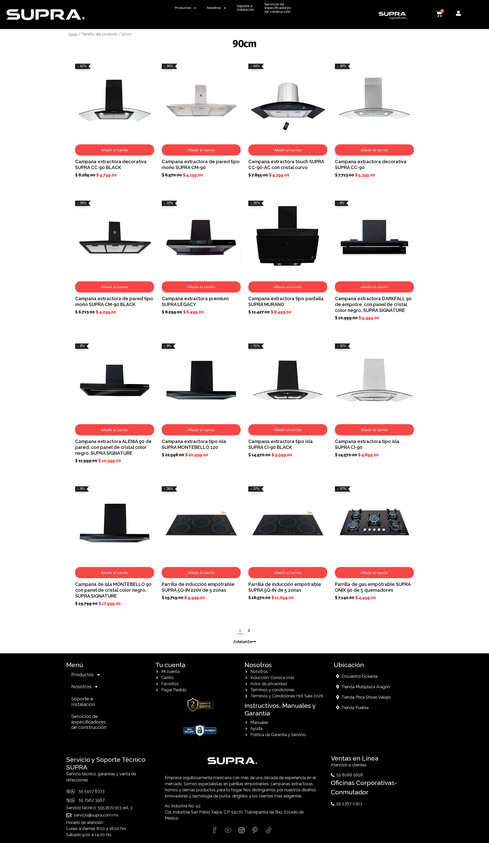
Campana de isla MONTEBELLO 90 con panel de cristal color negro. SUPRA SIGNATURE (113, 590)
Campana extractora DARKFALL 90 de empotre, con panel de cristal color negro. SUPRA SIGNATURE (373, 304)
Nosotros (214, 8)
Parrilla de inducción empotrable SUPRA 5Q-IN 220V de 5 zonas (198, 587)
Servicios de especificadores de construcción (277, 7)
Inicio (73, 34)
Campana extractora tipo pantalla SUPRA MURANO (286, 301)
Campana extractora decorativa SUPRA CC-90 (370, 164)
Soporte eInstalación (245, 7)
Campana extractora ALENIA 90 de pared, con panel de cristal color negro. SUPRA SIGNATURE (113, 447)
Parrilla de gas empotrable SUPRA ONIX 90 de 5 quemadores (373, 587)
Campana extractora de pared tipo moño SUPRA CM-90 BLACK (114, 301)
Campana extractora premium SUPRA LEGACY (195, 301)
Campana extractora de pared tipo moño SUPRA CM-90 (201, 164)
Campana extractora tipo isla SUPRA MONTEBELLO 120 (194, 444)
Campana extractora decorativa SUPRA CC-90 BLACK (111, 164)
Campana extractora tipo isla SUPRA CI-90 (367, 444)
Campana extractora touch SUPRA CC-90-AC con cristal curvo (286, 164)
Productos (183, 8)
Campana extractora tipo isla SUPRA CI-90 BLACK (280, 444)
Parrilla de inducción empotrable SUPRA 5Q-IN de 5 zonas (284, 587)
